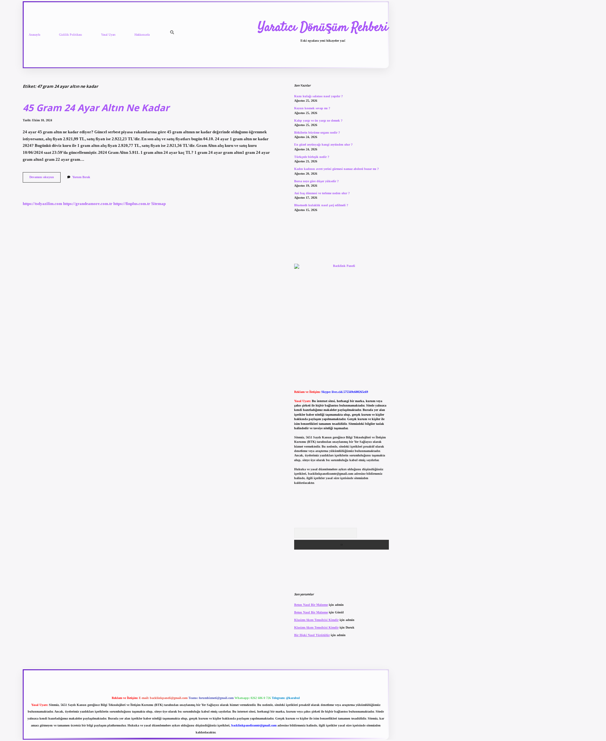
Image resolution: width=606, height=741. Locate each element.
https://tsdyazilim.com (42, 204)
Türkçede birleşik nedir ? (311, 157)
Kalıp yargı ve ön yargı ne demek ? (318, 120)
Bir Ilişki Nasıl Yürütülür (312, 635)
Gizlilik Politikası (70, 34)
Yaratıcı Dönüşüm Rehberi (323, 28)
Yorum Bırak (81, 177)
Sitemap (158, 204)
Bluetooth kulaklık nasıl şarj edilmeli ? (321, 205)
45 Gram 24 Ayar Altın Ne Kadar (96, 107)
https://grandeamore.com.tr (87, 204)
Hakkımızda (142, 34)
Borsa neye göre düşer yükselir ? (316, 181)
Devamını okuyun (45, 178)
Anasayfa (34, 34)
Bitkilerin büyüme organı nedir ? (317, 132)
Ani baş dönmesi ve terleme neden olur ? (322, 193)
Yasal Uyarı (108, 34)
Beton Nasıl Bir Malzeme (311, 604)
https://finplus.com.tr (131, 204)
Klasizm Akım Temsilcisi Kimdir (316, 620)
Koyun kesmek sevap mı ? (312, 108)
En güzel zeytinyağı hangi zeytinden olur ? (323, 144)
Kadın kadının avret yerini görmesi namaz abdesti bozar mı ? (336, 169)
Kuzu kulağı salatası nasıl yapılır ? (318, 96)
